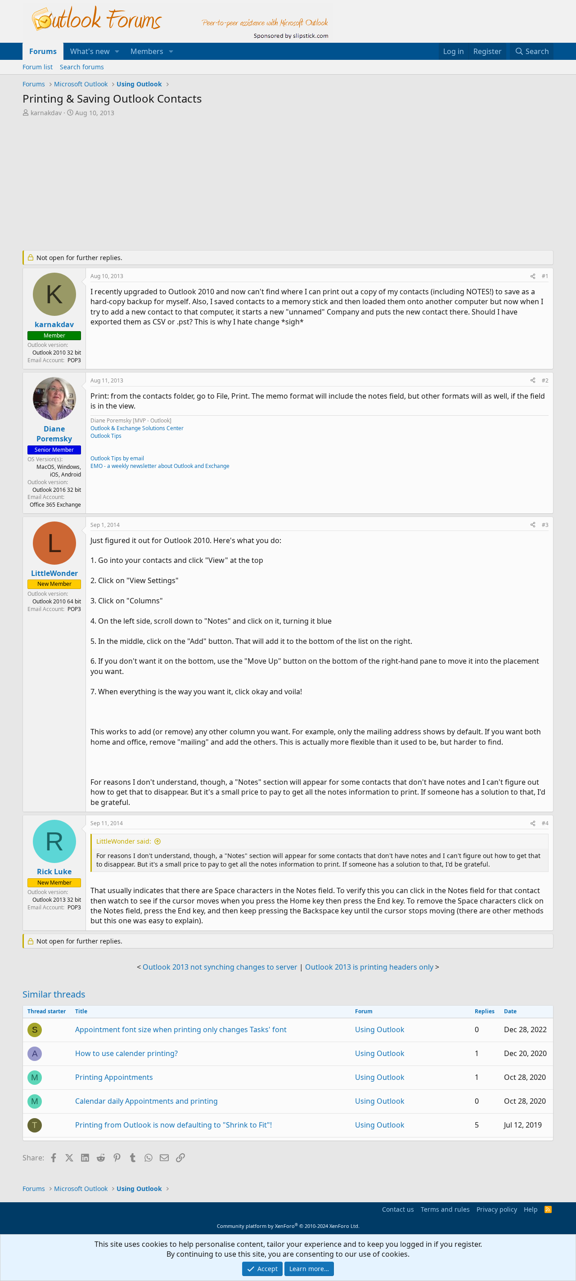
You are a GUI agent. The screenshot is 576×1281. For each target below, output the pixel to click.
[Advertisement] (240, 184)
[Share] (533, 276)
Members (146, 51)
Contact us (398, 1209)
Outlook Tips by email (117, 458)
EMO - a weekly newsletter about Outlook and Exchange (160, 466)
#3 (545, 525)
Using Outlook (380, 1029)
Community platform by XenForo (288, 1226)
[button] (117, 51)
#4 (545, 823)
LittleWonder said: (123, 841)
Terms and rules (445, 1209)
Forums (43, 51)
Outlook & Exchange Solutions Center (137, 428)
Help (531, 1209)
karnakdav (46, 112)
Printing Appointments (114, 1077)
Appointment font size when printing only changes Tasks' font (181, 1029)
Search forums (82, 67)
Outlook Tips (106, 436)
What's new (90, 51)
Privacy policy (497, 1209)
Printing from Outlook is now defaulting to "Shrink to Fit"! (173, 1125)
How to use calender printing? (126, 1053)
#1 (545, 276)
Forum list (37, 67)
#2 (545, 380)
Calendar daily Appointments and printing (146, 1101)
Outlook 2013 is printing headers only (369, 967)
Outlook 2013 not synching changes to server (220, 967)
